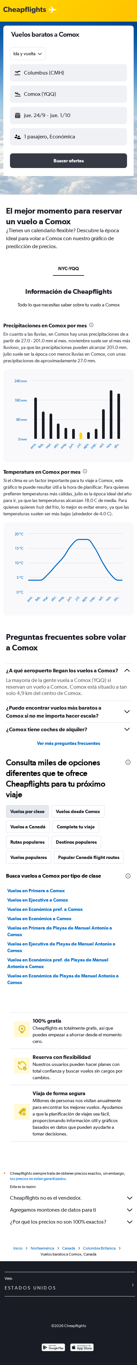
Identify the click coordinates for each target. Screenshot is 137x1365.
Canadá (68, 1248)
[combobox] (28, 53)
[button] (68, 73)
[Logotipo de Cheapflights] (24, 10)
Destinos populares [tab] (76, 842)
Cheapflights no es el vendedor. (46, 1198)
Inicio (18, 1248)
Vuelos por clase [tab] (27, 811)
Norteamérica (42, 1248)
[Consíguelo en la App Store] (81, 1348)
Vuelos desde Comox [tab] (78, 811)
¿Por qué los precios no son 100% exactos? (58, 1222)
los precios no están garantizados (38, 1178)
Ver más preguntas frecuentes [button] (68, 743)
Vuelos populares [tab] (28, 857)
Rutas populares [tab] (27, 842)
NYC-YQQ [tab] (68, 268)
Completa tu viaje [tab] (76, 826)
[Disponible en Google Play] (53, 1348)
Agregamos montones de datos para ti (53, 1210)
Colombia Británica (99, 1248)
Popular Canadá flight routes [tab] (88, 857)
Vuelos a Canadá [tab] (28, 826)
